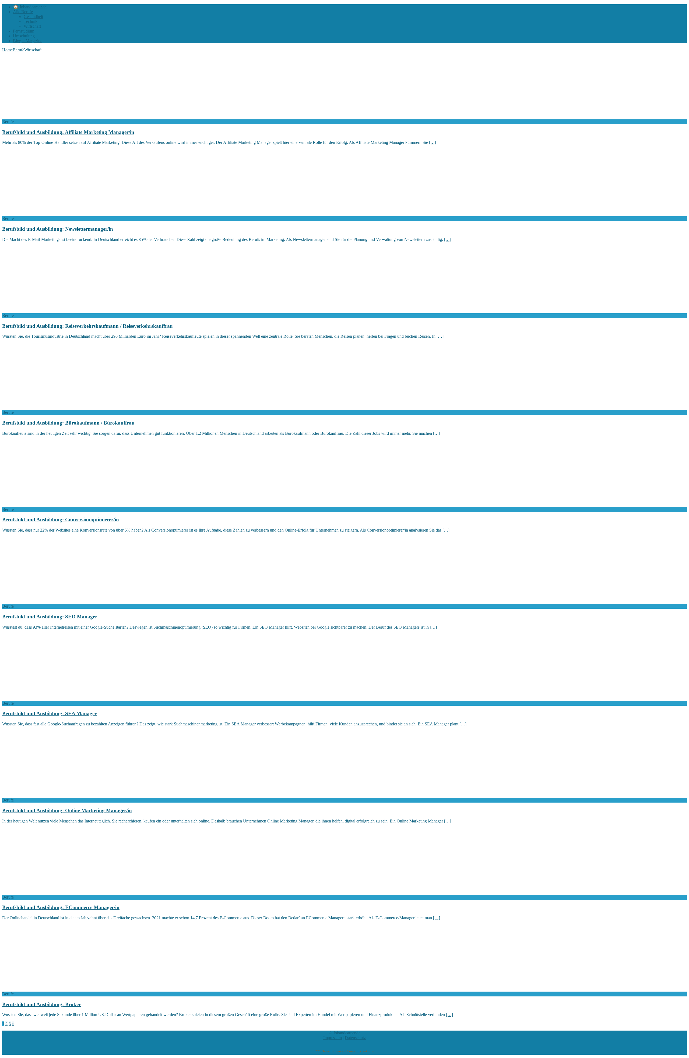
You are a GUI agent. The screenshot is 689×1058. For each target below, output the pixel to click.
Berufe (18, 50)
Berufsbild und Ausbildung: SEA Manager (49, 713)
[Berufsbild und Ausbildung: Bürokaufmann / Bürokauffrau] (46, 407)
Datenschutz (355, 1037)
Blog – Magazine (27, 40)
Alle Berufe (23, 11)
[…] (432, 142)
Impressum (332, 1037)
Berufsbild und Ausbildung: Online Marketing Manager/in (67, 810)
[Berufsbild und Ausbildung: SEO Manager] (46, 601)
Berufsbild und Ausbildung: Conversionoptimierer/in (60, 519)
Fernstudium (23, 31)
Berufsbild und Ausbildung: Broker (41, 1004)
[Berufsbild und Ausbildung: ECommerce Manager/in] (46, 892)
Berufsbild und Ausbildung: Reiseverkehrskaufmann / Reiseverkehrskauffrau (87, 326)
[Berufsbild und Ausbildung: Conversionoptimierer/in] (46, 504)
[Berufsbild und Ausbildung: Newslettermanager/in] (46, 213)
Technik (30, 21)
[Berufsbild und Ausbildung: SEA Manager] (46, 698)
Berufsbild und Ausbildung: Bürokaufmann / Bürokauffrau (68, 423)
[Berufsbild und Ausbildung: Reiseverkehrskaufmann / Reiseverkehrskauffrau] (46, 310)
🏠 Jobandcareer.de (30, 7)
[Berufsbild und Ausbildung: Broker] (46, 989)
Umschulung (24, 36)
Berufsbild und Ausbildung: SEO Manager (49, 616)
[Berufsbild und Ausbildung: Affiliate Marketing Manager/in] (46, 117)
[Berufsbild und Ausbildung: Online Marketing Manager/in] (46, 795)
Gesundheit (33, 16)
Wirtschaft (32, 26)
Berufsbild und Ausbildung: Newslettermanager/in (57, 229)
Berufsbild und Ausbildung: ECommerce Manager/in (60, 907)
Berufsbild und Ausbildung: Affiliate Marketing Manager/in (68, 132)
